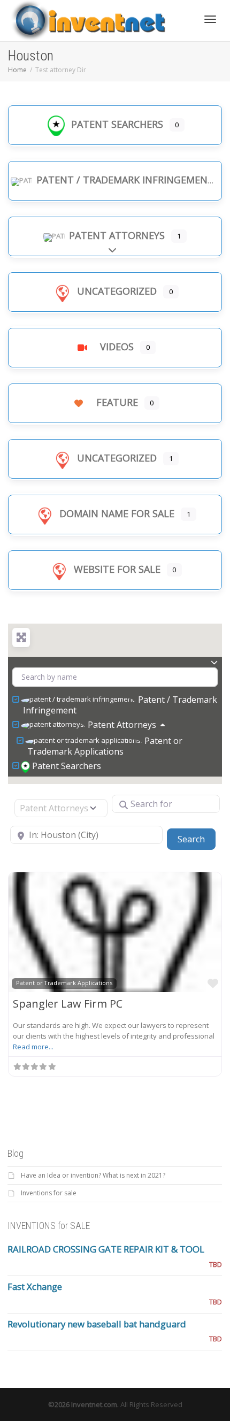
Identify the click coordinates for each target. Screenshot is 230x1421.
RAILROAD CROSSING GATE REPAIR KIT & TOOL (105, 1249)
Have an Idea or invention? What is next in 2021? (93, 1175)
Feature (117, 402)
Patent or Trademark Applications (104, 746)
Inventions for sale (48, 1192)
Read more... (33, 1046)
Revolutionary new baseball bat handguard (96, 1324)
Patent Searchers (117, 124)
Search (197, 839)
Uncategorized (117, 291)
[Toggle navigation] (210, 19)
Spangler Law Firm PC (67, 1003)
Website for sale (117, 569)
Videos (117, 346)
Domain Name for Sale (116, 513)
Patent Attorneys (117, 235)
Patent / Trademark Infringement (125, 179)
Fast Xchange (34, 1286)
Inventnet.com (94, 1404)
